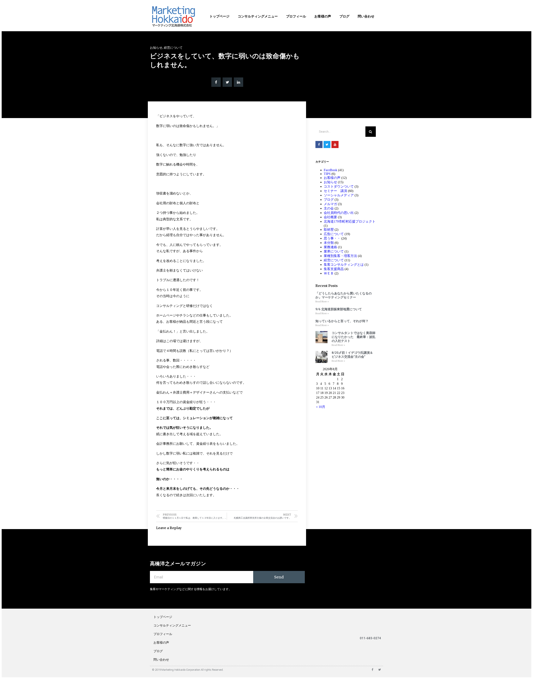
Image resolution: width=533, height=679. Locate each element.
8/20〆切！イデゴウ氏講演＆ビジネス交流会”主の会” (352, 355)
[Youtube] (335, 144)
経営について (173, 48)
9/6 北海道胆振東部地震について (338, 309)
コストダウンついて (339, 186)
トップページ (219, 16)
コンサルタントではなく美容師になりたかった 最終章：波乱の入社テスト (353, 337)
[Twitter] (327, 144)
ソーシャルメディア (339, 195)
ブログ (344, 16)
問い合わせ (366, 16)
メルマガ (330, 204)
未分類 (329, 242)
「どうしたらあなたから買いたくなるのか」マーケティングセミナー (343, 295)
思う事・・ (332, 238)
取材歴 (329, 229)
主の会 (329, 208)
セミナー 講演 (335, 191)
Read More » (322, 301)
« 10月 (320, 407)
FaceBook (330, 170)
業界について (334, 251)
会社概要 (330, 217)
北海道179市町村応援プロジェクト (349, 221)
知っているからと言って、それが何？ (342, 321)
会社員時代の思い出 (339, 212)
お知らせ (156, 48)
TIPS (327, 174)
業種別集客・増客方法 (340, 256)
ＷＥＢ (329, 273)
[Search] (370, 131)
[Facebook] (319, 144)
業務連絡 (330, 247)
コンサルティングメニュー (258, 16)
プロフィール (296, 16)
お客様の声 (322, 16)
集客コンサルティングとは (344, 264)
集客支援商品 (334, 269)
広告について (334, 234)
